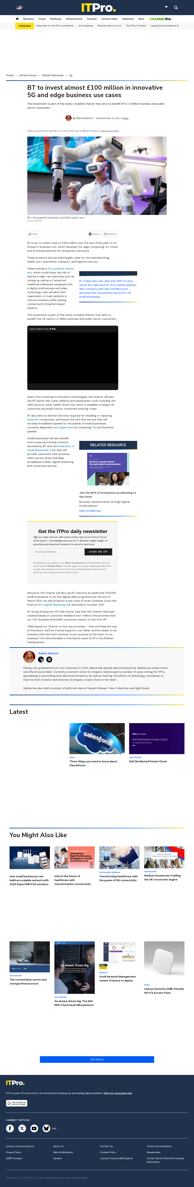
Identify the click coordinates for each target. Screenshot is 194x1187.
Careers (57, 1158)
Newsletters (153, 1152)
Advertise (128, 19)
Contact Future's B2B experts (116, 1158)
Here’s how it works (110, 131)
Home (10, 75)
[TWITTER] (41, 659)
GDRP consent (14, 1158)
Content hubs (109, 19)
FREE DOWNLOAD (90, 511)
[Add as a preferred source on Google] (16, 1103)
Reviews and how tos (109, 25)
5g (70, 75)
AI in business (85, 25)
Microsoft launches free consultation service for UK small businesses (105, 293)
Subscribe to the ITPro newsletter (55, 25)
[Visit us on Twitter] (22, 1128)
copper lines (66, 427)
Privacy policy (13, 1152)
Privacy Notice (55, 566)
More (141, 19)
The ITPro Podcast (136, 25)
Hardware (56, 19)
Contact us (106, 1146)
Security (92, 19)
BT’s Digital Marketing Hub (54, 605)
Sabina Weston (84, 118)
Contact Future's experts (20, 1146)
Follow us (96, 234)
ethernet (32, 419)
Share (34, 234)
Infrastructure (74, 19)
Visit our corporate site (118, 1093)
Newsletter (112, 234)
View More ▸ (97, 1059)
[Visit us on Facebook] (10, 1128)
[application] (72, 357)
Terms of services (74, 562)
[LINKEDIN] (50, 659)
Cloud (41, 19)
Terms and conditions (159, 1146)
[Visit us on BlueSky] (44, 1128)
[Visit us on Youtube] (34, 1128)
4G (94, 427)
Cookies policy (108, 1152)
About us (58, 1146)
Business (28, 19)
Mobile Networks (53, 75)
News (126, 118)
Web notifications (63, 1152)
